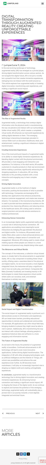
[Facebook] (21, 454)
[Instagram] (17, 454)
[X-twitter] (28, 454)
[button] (42, 3)
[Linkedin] (24, 454)
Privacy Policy (23, 459)
